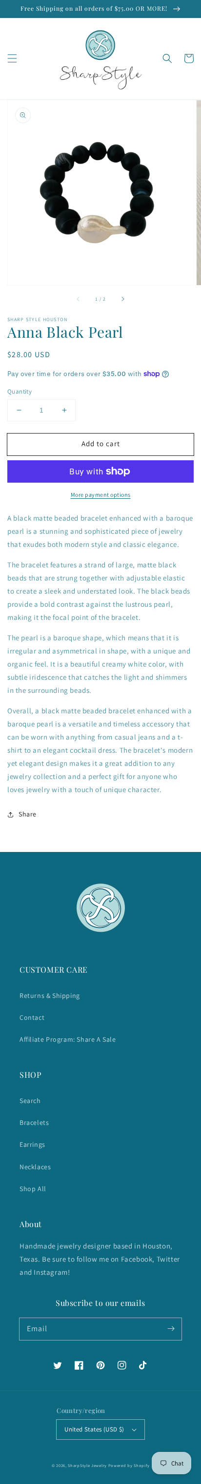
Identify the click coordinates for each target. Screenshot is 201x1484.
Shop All (33, 1188)
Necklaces (35, 1166)
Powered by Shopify (129, 1465)
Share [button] (28, 814)
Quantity (19, 391)
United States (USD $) (94, 1429)
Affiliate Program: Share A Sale (68, 1039)
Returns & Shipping (50, 995)
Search (30, 1100)
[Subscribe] (170, 1328)
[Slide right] (122, 298)
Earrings (32, 1144)
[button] (12, 58)
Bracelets (34, 1122)
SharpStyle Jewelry (87, 1465)
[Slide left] (78, 298)
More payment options (101, 494)
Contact (32, 1017)
